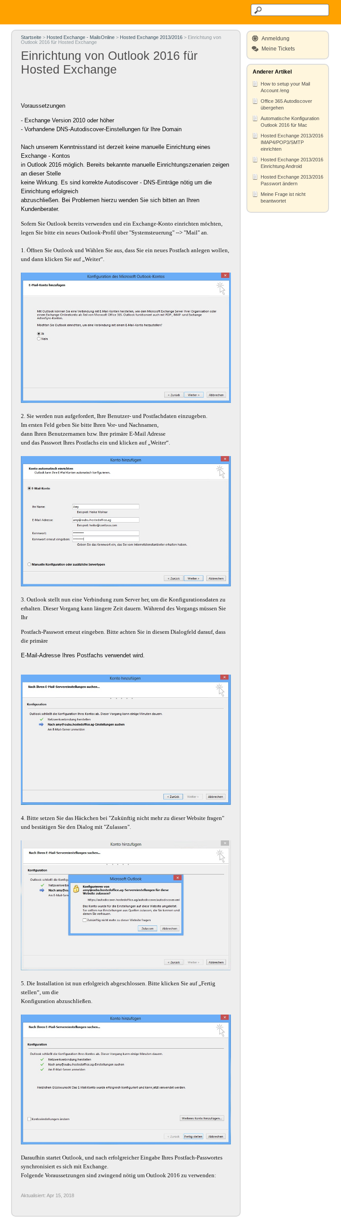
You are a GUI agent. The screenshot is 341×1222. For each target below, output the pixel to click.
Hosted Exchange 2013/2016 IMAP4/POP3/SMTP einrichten (292, 142)
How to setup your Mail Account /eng (285, 87)
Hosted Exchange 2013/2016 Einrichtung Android (292, 163)
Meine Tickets (278, 49)
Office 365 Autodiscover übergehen (286, 104)
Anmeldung (275, 38)
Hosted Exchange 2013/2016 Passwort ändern (292, 180)
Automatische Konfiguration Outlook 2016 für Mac (290, 122)
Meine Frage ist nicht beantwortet (283, 197)
